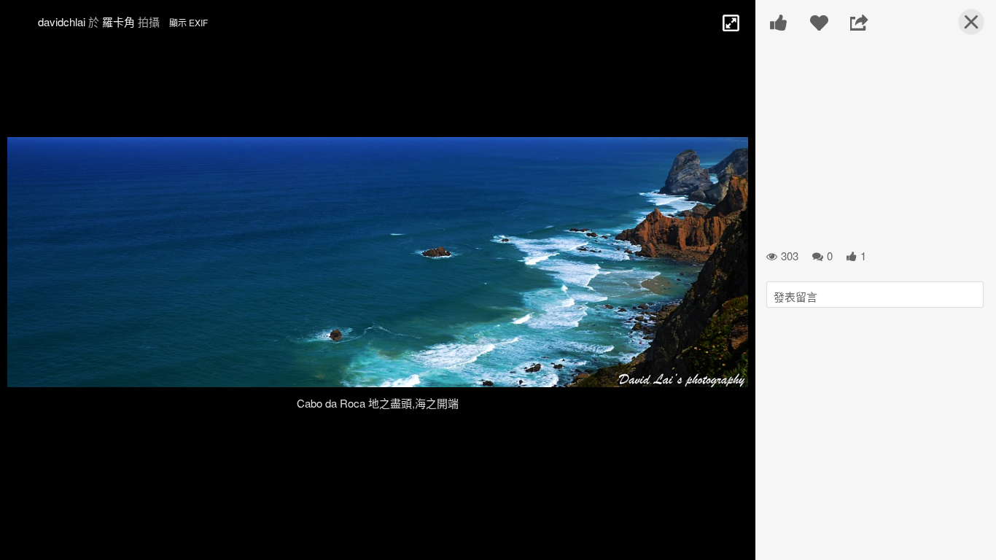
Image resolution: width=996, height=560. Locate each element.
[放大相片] (730, 22)
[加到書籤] (819, 23)
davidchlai (61, 21)
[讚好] (779, 23)
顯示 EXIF (188, 22)
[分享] (859, 23)
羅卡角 (118, 21)
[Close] (962, 27)
